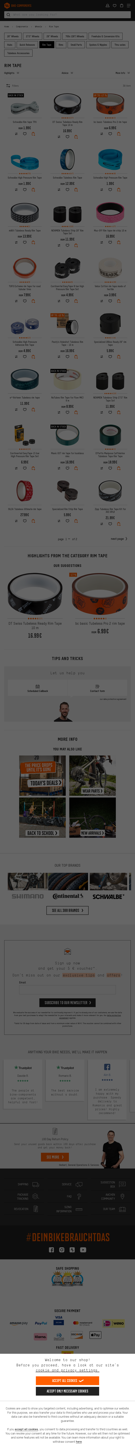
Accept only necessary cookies (67, 1391)
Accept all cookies (64, 1380)
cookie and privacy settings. (67, 1370)
